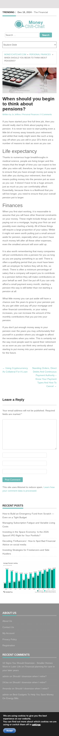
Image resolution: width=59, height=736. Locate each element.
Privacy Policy (9, 639)
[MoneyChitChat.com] (29, 24)
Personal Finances (40, 54)
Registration (8, 645)
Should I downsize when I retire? (30, 676)
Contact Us (8, 627)
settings (36, 724)
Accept (9, 730)
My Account (8, 633)
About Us (7, 621)
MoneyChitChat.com (15, 54)
